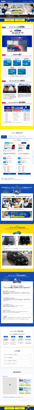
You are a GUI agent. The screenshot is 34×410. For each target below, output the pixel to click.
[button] (1, 157)
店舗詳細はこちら (27, 383)
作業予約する (9, 173)
